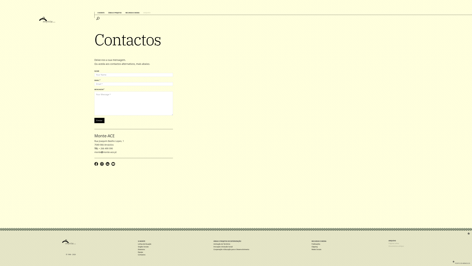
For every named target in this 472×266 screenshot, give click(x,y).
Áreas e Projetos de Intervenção (227, 241)
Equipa (140, 252)
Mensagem (98, 89)
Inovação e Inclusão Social (223, 247)
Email (96, 80)
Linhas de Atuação (144, 244)
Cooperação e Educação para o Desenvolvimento (231, 249)
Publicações (316, 244)
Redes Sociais (316, 249)
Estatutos (141, 249)
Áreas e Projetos (115, 13)
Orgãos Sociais (143, 247)
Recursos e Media (132, 13)
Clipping (315, 247)
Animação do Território (222, 244)
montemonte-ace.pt (105, 152)
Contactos (141, 255)
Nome (96, 71)
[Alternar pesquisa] (97, 18)
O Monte (100, 13)
